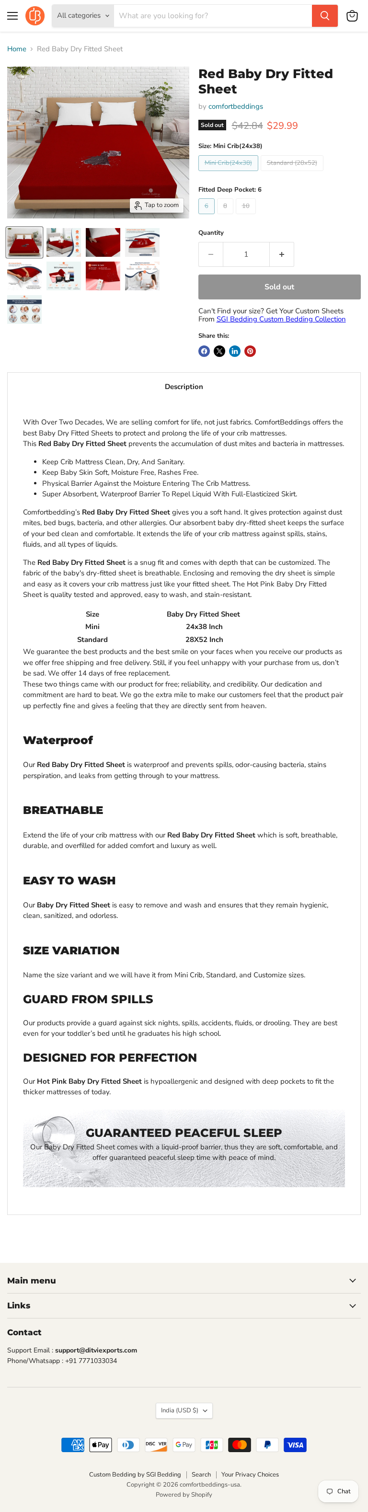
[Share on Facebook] (204, 351)
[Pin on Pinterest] (250, 351)
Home (16, 49)
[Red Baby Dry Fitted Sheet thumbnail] (64, 242)
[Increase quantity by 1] (282, 254)
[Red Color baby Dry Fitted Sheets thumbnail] (64, 276)
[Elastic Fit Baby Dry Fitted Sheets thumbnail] (24, 276)
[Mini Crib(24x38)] (229, 173)
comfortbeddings (235, 106)
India (179, 1410)
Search (201, 1474)
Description (184, 386)
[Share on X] (219, 351)
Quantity (211, 233)
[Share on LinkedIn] (235, 351)
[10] (247, 216)
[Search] (325, 16)
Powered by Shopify (184, 1494)
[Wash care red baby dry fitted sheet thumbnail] (103, 276)
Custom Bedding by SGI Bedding (135, 1474)
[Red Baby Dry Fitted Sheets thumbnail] (103, 242)
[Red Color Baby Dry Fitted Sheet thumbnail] (24, 242)
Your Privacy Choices (250, 1474)
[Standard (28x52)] (293, 173)
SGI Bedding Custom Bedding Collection (281, 319)
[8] (226, 216)
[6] (207, 216)
